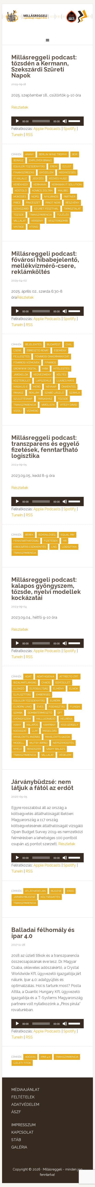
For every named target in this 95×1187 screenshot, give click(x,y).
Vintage (18, 226)
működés (19, 196)
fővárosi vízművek (26, 362)
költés (61, 374)
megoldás (50, 730)
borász (18, 160)
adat (28, 676)
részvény (72, 202)
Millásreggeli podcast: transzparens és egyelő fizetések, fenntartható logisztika (45, 446)
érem (53, 166)
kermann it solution (67, 184)
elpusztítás (22, 694)
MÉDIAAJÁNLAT (25, 1089)
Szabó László (54, 392)
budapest (53, 344)
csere (17, 350)
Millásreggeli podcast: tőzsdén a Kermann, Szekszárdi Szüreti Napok (44, 66)
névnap (51, 386)
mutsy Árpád (39, 742)
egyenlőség (47, 534)
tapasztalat (72, 208)
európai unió (22, 706)
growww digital (25, 368)
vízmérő (32, 410)
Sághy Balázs (55, 748)
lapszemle (43, 380)
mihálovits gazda (57, 736)
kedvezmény (42, 374)
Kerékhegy (20, 184)
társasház (45, 398)
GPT (59, 712)
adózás (30, 1056)
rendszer (34, 748)
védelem (65, 755)
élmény (58, 688)
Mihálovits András (26, 736)
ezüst (66, 166)
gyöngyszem (22, 718)
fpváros (50, 362)
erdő (70, 891)
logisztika (69, 546)
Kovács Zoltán (42, 190)
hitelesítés (61, 368)
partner (69, 196)
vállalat (19, 220)
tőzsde (18, 214)
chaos (46, 682)
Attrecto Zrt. (69, 676)
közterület (21, 380)
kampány (49, 724)
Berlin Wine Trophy (53, 154)
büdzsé (56, 891)
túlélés (63, 214)
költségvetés (50, 897)
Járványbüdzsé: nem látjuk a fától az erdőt (43, 784)
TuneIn (17, 135)
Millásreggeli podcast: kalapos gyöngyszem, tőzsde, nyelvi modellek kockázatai (46, 588)
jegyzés (38, 178)
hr (64, 540)
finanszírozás (23, 172)
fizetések (51, 540)
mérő (36, 386)
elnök (73, 688)
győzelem (46, 172)
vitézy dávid (68, 404)
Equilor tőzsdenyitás (29, 166)
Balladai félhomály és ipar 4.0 (42, 932)
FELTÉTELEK (23, 1097)
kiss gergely (69, 724)
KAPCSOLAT (22, 1132)
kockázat (20, 730)
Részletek (19, 107)
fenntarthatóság (26, 540)
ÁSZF (16, 1112)
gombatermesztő (40, 712)
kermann (39, 184)
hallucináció (45, 718)
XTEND (33, 226)
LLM (34, 730)
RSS (29, 135)
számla (74, 392)
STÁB (16, 1140)
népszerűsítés (63, 742)
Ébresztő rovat (38, 350)
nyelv (17, 748)
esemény (60, 350)
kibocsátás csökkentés (29, 546)
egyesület (62, 682)
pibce (17, 202)
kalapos (32, 724)
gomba (17, 712)
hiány (17, 724)
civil (69, 344)
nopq (35, 196)
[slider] (74, 120)
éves (40, 706)
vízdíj (17, 410)
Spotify (69, 128)
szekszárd (21, 208)
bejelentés (33, 344)
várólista (48, 404)
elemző (18, 688)
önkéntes (69, 386)
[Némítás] (64, 121)
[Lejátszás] (17, 121)
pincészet (33, 202)
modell (18, 742)
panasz (18, 392)
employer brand (40, 160)
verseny (37, 220)
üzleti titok (22, 1062)
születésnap (22, 398)
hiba (45, 368)
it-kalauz (20, 178)
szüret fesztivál (46, 208)
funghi (75, 706)
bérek (29, 534)
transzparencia (40, 214)
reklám (34, 392)
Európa (55, 700)
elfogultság (39, 688)
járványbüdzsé (24, 897)
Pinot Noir (52, 202)
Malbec (63, 190)
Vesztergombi (58, 220)
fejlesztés (21, 356)
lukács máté (65, 380)
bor (74, 154)
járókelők (20, 374)
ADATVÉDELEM (25, 1104)
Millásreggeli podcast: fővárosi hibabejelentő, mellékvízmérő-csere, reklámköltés (45, 262)
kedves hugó (58, 178)
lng (53, 546)
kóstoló (21, 190)
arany (29, 154)
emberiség (43, 694)
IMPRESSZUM (23, 1125)
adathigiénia (45, 676)
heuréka (66, 718)
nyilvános (51, 196)
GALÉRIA (19, 1147)
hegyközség (67, 172)
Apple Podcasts (47, 128)
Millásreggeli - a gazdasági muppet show (47, 18)
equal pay (67, 534)
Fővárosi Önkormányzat (52, 356)
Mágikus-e (20, 386)
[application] (47, 121)
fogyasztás (57, 706)
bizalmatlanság (24, 682)
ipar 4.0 (45, 1056)
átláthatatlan (35, 891)
